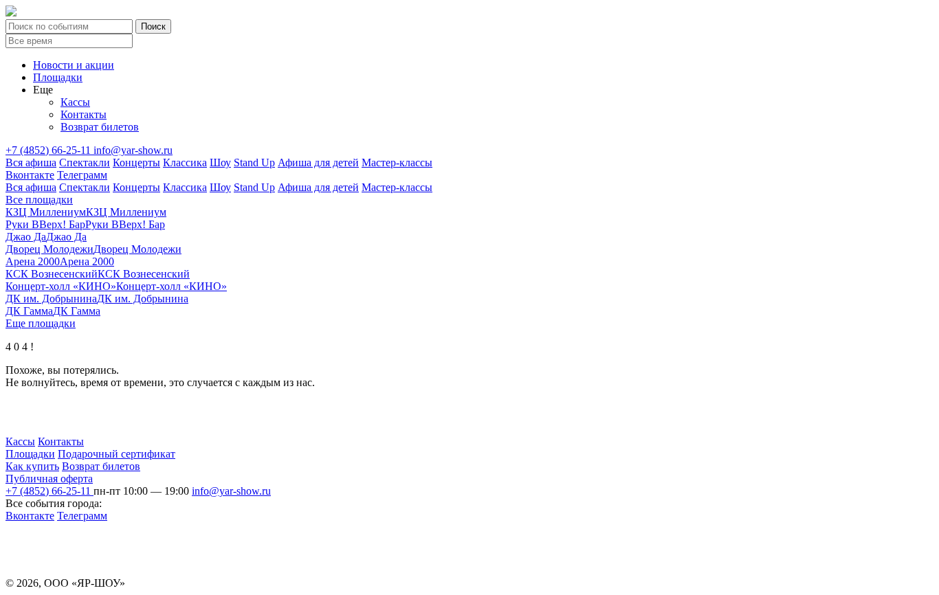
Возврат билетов (99, 127)
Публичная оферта (49, 478)
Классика (185, 162)
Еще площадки (40, 323)
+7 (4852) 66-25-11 (49, 150)
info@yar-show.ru (133, 150)
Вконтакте (29, 175)
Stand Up (254, 162)
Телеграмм (82, 175)
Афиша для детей (318, 162)
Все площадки (39, 199)
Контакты (83, 114)
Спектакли (84, 162)
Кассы (75, 102)
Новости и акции (73, 65)
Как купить (32, 466)
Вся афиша (30, 162)
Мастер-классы (397, 162)
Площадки (57, 77)
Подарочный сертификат (116, 454)
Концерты (136, 162)
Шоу (220, 162)
